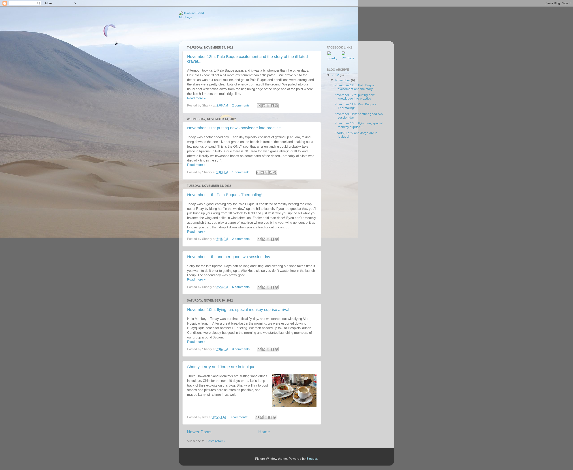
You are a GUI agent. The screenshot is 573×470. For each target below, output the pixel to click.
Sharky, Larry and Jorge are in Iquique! (222, 367)
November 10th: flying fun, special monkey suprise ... (358, 125)
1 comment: (241, 172)
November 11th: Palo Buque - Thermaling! (224, 195)
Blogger (311, 458)
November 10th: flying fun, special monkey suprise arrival (238, 309)
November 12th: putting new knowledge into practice (234, 128)
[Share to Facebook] (272, 105)
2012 (336, 75)
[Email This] (259, 105)
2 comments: (241, 105)
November (343, 80)
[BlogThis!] (263, 105)
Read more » (196, 98)
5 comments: (241, 287)
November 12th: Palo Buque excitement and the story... (354, 87)
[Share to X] (268, 105)
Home (264, 432)
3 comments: (241, 349)
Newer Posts (199, 432)
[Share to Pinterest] (276, 105)
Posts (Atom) (215, 441)
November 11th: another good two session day (228, 257)
